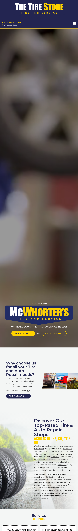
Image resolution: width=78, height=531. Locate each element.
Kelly (58, 477)
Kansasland (62, 465)
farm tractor (42, 451)
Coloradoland (55, 467)
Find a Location (53, 333)
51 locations (55, 457)
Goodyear (52, 477)
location (43, 490)
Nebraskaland (64, 462)
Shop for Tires (22, 333)
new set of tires (56, 446)
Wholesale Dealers (11, 25)
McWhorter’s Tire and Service (53, 470)
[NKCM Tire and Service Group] (39, 9)
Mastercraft (38, 480)
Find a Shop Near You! (12, 22)
